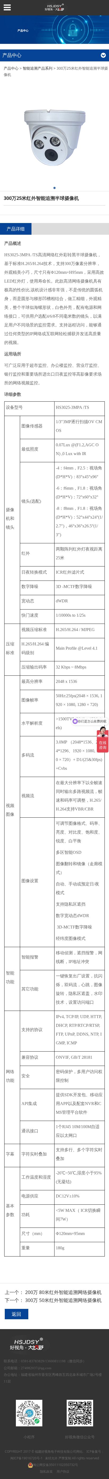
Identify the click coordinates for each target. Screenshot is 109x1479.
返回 (16, 1314)
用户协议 (63, 1471)
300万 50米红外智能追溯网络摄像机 (63, 1300)
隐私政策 (46, 1471)
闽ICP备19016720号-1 (26, 1458)
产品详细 (16, 229)
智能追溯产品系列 (37, 68)
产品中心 (11, 68)
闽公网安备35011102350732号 (55, 1465)
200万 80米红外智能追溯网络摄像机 (63, 1292)
